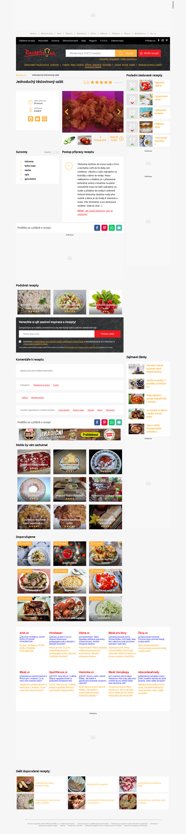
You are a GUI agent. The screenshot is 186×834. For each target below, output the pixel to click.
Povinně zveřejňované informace (135, 825)
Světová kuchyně (70, 41)
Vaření (25, 397)
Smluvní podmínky (71, 347)
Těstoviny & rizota (41, 385)
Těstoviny (96, 65)
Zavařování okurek (93, 67)
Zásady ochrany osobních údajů (89, 347)
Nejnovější (43, 41)
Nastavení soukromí (75, 825)
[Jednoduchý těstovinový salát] (93, 132)
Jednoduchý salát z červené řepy (45, 784)
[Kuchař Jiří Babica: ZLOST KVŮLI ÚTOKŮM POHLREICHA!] (34, 639)
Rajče (99, 410)
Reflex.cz (104, 34)
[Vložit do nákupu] (37, 118)
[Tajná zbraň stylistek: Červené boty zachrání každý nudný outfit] (152, 639)
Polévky (66, 65)
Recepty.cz (21, 75)
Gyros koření (64, 410)
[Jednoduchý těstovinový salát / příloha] (25, 801)
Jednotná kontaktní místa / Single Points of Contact (103, 825)
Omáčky (80, 65)
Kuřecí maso (78, 410)
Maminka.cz (81, 34)
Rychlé (125, 65)
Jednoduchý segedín (97, 784)
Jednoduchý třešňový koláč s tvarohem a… (100, 801)
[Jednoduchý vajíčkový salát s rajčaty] (128, 801)
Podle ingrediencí (129, 59)
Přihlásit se (150, 41)
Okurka (90, 410)
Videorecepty (117, 41)
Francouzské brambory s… (161, 140)
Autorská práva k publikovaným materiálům (93, 824)
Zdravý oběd (29, 65)
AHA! (59, 34)
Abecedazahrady (148, 672)
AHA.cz (24, 632)
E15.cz (93, 34)
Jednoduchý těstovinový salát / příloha (47, 801)
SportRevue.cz (58, 672)
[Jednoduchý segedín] (76, 784)
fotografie (100, 138)
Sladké (132, 65)
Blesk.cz (33, 34)
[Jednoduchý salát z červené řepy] (25, 784)
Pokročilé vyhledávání (109, 59)
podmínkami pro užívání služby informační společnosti (59, 341)
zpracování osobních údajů (35, 344)
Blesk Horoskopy (119, 672)
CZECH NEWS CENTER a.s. (50, 824)
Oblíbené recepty (27, 41)
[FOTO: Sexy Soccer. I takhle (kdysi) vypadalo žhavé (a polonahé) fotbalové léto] (63, 678)
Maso (73, 65)
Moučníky (106, 65)
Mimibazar (55, 632)
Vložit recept (151, 53)
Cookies (63, 825)
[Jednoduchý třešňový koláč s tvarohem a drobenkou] (76, 801)
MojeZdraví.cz (140, 34)
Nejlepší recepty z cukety (150, 65)
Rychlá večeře (42, 65)
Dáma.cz (69, 34)
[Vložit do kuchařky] (30, 118)
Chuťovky (54, 65)
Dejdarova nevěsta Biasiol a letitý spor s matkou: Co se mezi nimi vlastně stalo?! (33, 687)
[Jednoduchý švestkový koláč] (128, 784)
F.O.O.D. (104, 41)
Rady (83, 41)
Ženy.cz (127, 34)
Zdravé (118, 65)
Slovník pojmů (37, 397)
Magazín (93, 41)
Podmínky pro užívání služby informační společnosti (129, 824)
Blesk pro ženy (47, 34)
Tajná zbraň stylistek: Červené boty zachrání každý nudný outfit (152, 648)
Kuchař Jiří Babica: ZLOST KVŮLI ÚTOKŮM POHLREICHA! (32, 648)
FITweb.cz (116, 34)
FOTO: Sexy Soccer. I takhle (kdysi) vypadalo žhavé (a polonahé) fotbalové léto (62, 687)
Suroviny (55, 41)
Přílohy (88, 65)
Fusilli (56, 385)
